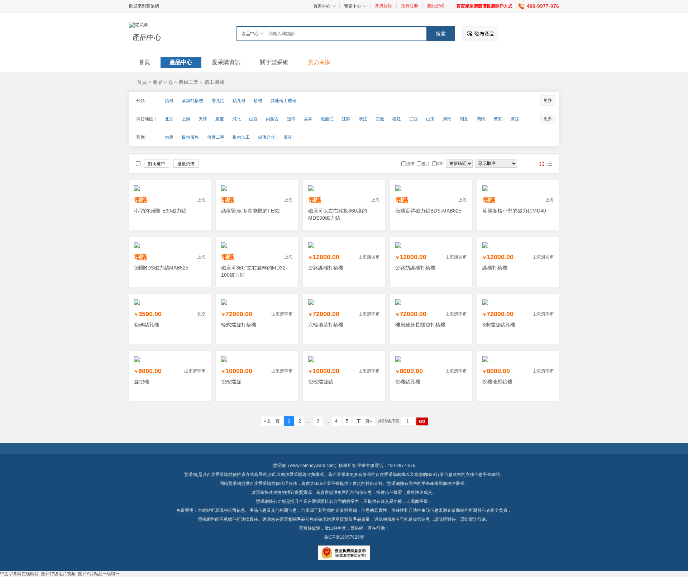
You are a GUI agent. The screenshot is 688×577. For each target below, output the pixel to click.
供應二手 (215, 137)
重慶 (219, 118)
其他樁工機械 (283, 100)
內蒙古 (272, 118)
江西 (413, 118)
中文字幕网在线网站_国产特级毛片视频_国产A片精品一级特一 (60, 573)
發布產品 (484, 34)
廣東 (497, 118)
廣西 (514, 118)
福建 (396, 118)
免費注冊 (409, 5)
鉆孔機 (239, 100)
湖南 (481, 118)
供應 (169, 137)
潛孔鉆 (217, 100)
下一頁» (364, 421)
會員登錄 (383, 5)
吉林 (308, 118)
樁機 (258, 100)
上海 (186, 118)
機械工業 (188, 82)
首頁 (142, 82)
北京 (169, 118)
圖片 (541, 163)
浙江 (363, 118)
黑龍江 (327, 118)
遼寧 (291, 118)
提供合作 (266, 137)
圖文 (549, 163)
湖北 (464, 118)
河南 (447, 118)
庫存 (287, 137)
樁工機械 (214, 82)
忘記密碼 (435, 5)
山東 (430, 118)
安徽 (380, 118)
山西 (253, 118)
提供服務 (190, 137)
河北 (236, 118)
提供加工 (241, 137)
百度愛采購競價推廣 (226, 474)
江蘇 (346, 118)
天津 (203, 118)
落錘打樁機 (192, 100)
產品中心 (147, 37)
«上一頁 (272, 421)
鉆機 (169, 100)
